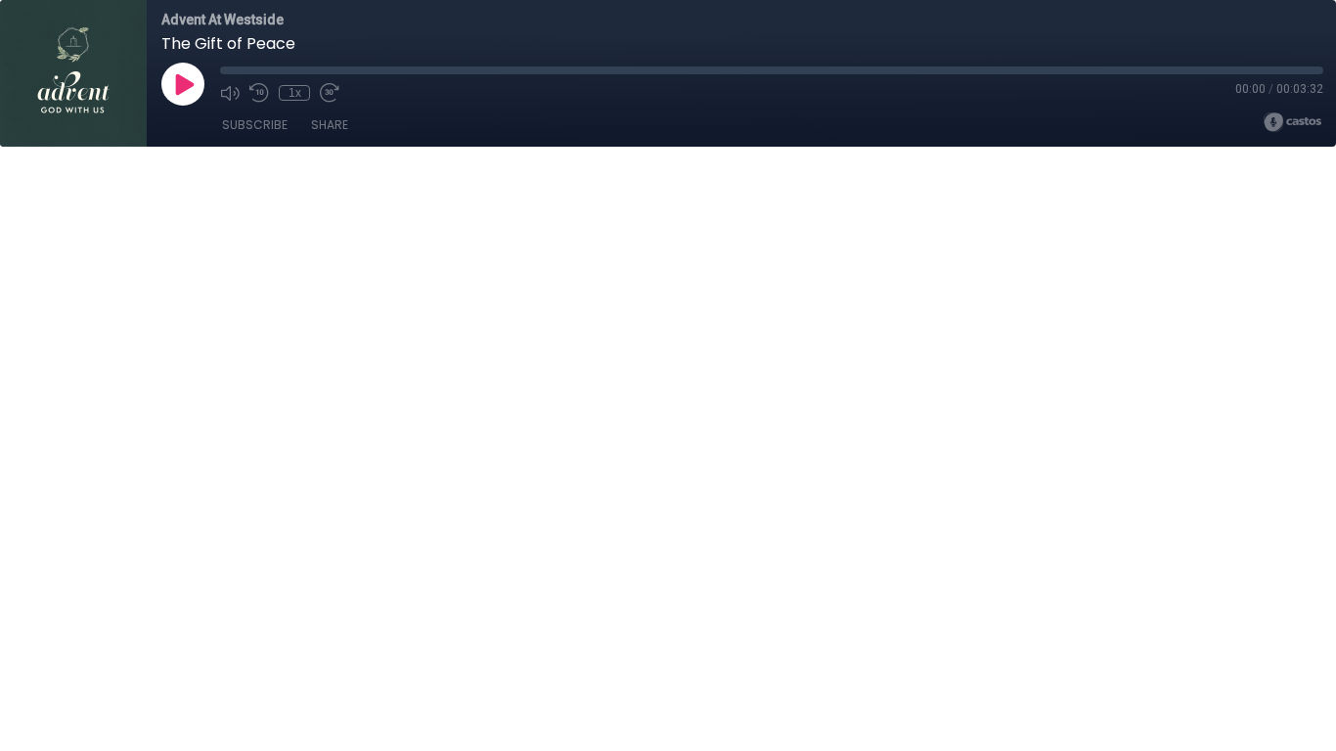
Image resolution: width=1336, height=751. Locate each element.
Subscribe (255, 124)
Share (329, 124)
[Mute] (230, 93)
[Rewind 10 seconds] (259, 93)
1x (295, 93)
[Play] (182, 84)
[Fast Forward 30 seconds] (329, 93)
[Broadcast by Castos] (1292, 122)
